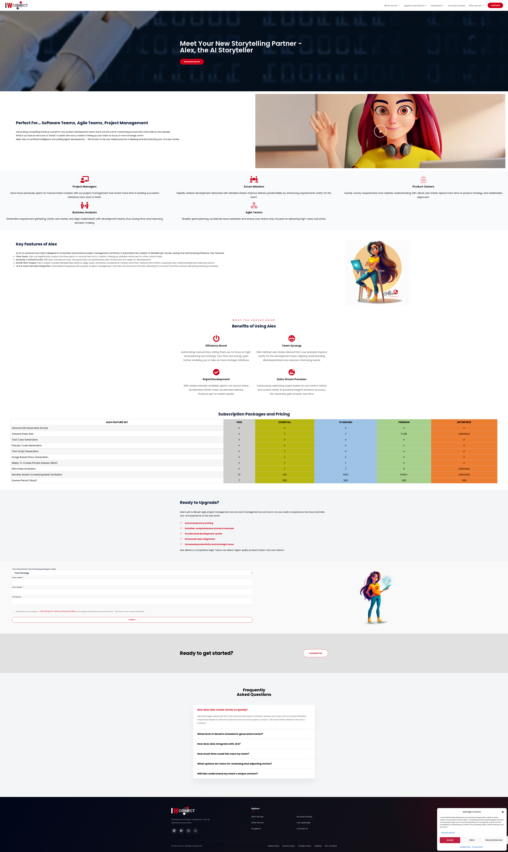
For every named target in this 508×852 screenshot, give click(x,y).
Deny (472, 840)
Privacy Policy (477, 847)
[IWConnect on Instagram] (188, 830)
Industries (436, 5)
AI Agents (256, 828)
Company (16, 597)
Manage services (448, 832)
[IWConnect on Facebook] (181, 830)
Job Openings (303, 822)
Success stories (456, 5)
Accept (450, 840)
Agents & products (414, 5)
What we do (390, 5)
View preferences (493, 840)
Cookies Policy (465, 847)
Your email (18, 587)
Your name (18, 578)
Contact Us (302, 828)
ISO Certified (331, 846)
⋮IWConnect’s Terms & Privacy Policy (56, 611)
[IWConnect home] (183, 810)
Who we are (475, 5)
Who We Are (257, 816)
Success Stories (304, 816)
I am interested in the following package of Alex (34, 569)
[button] (502, 812)
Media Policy (273, 846)
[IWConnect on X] (195, 830)
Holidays (318, 846)
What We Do (257, 822)
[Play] (380, 131)
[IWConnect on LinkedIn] (174, 830)
